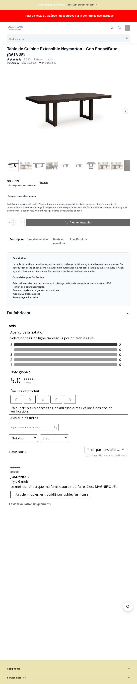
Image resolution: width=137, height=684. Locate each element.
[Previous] (11, 111)
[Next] (125, 111)
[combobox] (68, 39)
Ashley (15, 63)
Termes (44, 182)
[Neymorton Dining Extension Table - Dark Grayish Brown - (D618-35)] (68, 111)
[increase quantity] (14, 221)
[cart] (119, 28)
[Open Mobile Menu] (127, 28)
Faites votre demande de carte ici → (83, 5)
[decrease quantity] (14, 224)
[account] (112, 28)
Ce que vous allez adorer (22, 196)
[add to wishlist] (21, 222)
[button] (128, 607)
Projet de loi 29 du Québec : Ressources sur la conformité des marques (69, 15)
